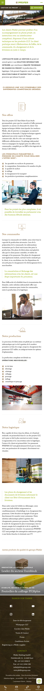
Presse (22, 637)
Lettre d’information (34, 678)
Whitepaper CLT (22, 624)
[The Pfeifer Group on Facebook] (11, 606)
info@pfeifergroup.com (22, 667)
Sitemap (28, 681)
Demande (38, 8)
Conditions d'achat (22, 641)
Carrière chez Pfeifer (22, 628)
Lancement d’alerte (19, 681)
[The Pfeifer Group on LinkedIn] (33, 614)
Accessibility (19, 678)
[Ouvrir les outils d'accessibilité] (39, 681)
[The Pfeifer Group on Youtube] (33, 606)
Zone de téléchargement (22, 620)
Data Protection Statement (29, 675)
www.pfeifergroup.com (22, 670)
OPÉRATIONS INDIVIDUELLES (14, 360)
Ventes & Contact (22, 633)
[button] (2, 2)
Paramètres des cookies (13, 675)
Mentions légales (9, 678)
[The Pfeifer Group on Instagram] (11, 614)
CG (26, 678)
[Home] (22, 3)
